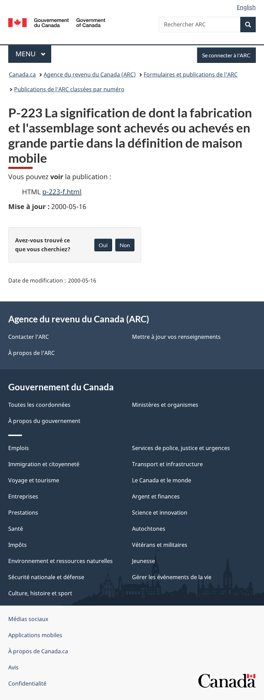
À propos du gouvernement (44, 421)
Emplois (18, 448)
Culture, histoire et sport (40, 593)
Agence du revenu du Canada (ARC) (90, 74)
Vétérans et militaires (159, 545)
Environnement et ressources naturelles (60, 561)
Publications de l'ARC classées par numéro (69, 89)
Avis (13, 667)
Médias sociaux (28, 619)
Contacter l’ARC (28, 337)
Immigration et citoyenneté (43, 464)
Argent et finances (156, 496)
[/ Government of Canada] (57, 22)
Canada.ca (22, 74)
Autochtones (148, 528)
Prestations (23, 512)
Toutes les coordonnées (39, 405)
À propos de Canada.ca (38, 651)
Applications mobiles (35, 635)
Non (125, 245)
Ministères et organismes (165, 405)
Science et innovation (159, 512)
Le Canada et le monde (161, 480)
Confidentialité (27, 683)
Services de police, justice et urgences (181, 448)
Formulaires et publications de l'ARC (191, 74)
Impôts (17, 545)
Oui (103, 245)
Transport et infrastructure (167, 464)
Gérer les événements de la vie (171, 577)
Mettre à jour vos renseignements (176, 337)
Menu (33, 53)
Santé (15, 528)
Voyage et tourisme (33, 480)
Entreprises (23, 496)
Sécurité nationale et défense (46, 577)
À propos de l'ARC (31, 353)
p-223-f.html (61, 191)
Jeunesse (143, 561)
